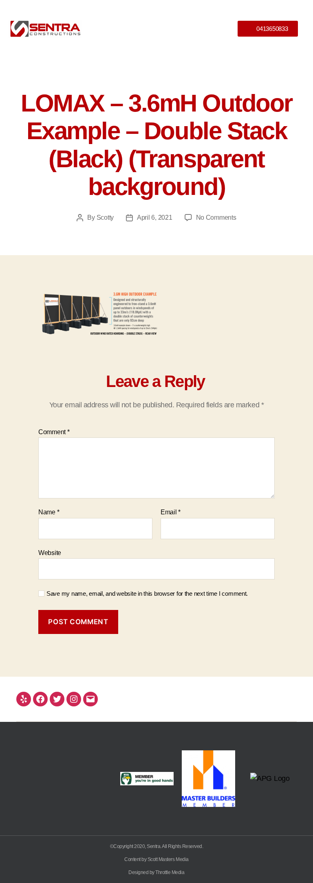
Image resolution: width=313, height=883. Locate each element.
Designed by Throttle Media (156, 872)
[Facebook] (40, 699)
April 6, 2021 (154, 217)
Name (48, 512)
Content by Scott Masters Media (156, 859)
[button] (156, 28)
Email (171, 512)
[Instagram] (73, 699)
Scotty (105, 217)
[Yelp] (23, 699)
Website (49, 552)
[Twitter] (57, 699)
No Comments (216, 217)
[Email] (90, 699)
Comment (54, 431)
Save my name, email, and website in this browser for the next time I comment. (147, 593)
